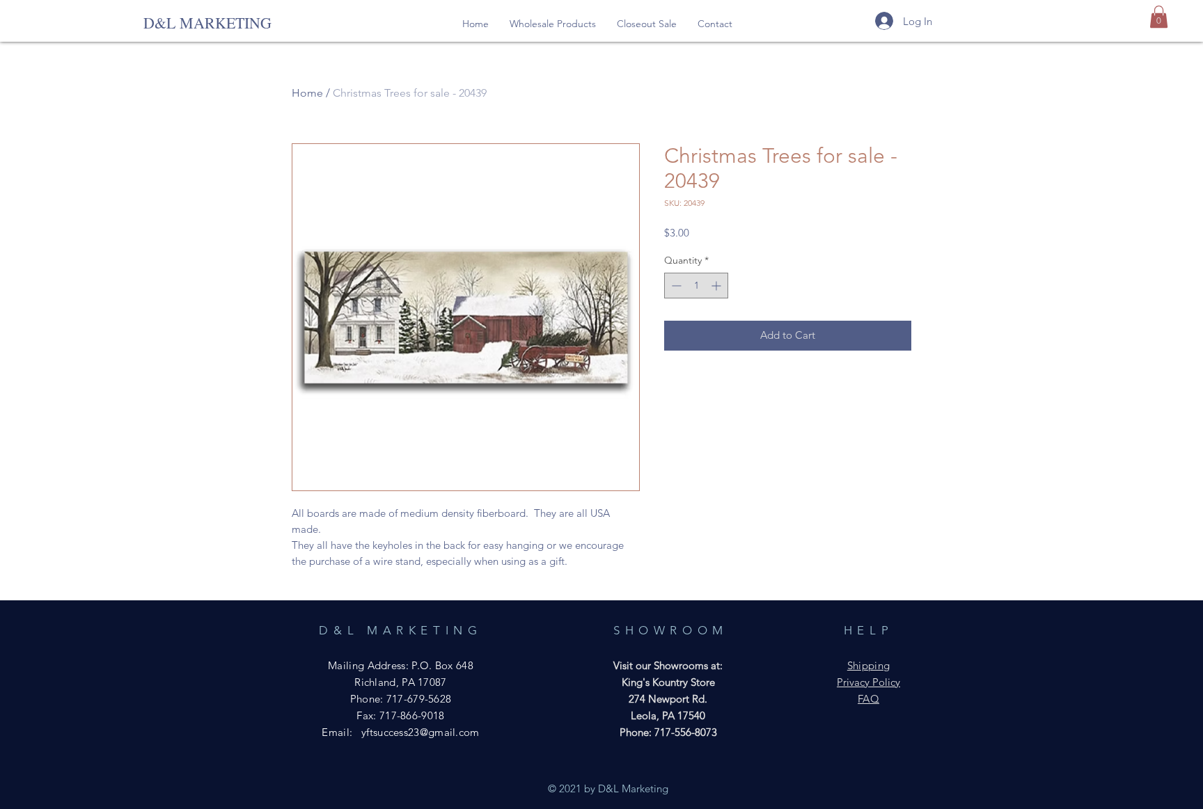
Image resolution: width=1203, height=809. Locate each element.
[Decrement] (675, 285)
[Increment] (717, 285)
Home (307, 92)
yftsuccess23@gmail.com (420, 732)
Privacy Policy (868, 682)
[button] (552, 24)
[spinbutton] (696, 285)
